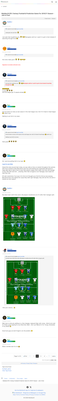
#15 (55, 124)
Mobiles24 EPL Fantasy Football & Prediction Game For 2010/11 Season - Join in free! (28, 14)
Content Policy (25, 394)
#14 (55, 104)
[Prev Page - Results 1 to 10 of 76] (29, 356)
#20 (55, 339)
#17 (55, 187)
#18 (55, 248)
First (25, 356)
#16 (55, 153)
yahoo (9, 369)
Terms (18, 394)
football (4, 369)
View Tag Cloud (6, 370)
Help (14, 394)
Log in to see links (19, 54)
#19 (55, 315)
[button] (52, 2)
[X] (30, 387)
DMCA (43, 394)
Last (53, 356)
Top (55, 360)
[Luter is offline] (4, 48)
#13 (55, 73)
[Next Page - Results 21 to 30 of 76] (49, 356)
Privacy (32, 394)
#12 (55, 46)
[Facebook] (28, 387)
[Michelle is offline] (4, 250)
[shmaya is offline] (4, 75)
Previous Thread (25, 363)
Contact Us (38, 394)
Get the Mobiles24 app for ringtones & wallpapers (29, 390)
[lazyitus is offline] (4, 23)
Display (53, 18)
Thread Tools (47, 18)
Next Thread (33, 363)
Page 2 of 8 (17, 356)
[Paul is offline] (4, 106)
